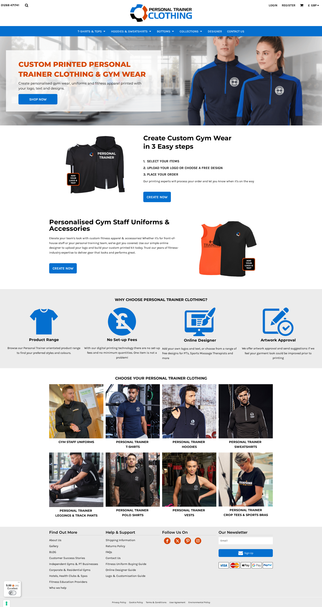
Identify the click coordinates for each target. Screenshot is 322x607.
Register (288, 5)
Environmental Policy (199, 602)
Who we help (57, 588)
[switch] (12, 593)
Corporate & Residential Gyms (69, 570)
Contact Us (113, 558)
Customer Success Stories (67, 558)
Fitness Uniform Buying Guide (126, 564)
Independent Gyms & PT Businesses (73, 564)
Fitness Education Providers (68, 582)
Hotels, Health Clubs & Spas (68, 576)
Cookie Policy (136, 602)
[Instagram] (198, 541)
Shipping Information (120, 540)
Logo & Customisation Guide (125, 576)
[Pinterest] (187, 541)
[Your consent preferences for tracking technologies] (6, 603)
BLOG (52, 552)
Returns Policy (115, 546)
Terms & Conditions (156, 602)
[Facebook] (167, 541)
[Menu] (19, 583)
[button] (26, 5)
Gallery (53, 546)
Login (273, 5)
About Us (55, 540)
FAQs (109, 552)
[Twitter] (177, 541)
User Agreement (177, 602)
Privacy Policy (119, 602)
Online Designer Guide (121, 570)
